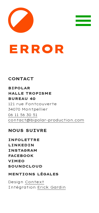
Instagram (22, 150)
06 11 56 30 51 (22, 115)
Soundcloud (25, 166)
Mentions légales (33, 174)
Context (34, 182)
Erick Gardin (51, 187)
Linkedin (21, 145)
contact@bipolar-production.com (46, 120)
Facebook (21, 155)
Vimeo (16, 161)
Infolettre (24, 140)
